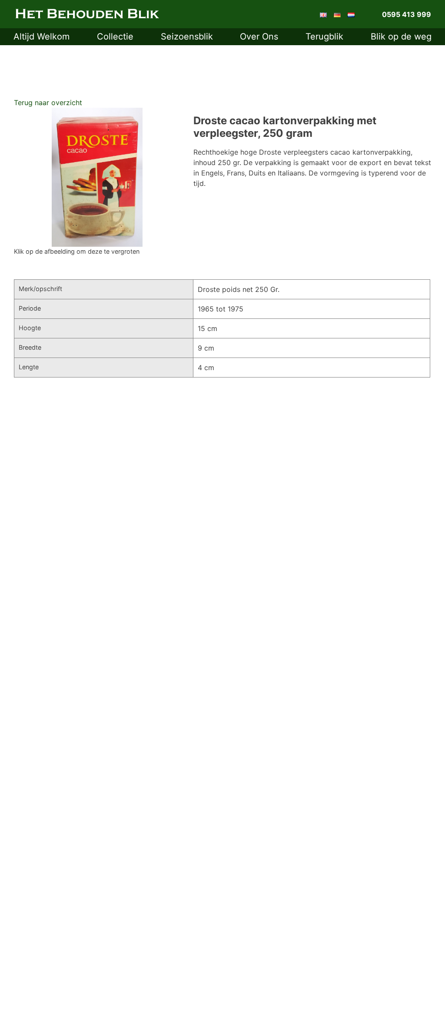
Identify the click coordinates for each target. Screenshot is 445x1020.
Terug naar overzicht (48, 102)
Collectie (115, 36)
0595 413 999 (406, 14)
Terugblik (324, 36)
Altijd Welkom (41, 36)
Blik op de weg (401, 36)
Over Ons (259, 36)
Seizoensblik (187, 36)
